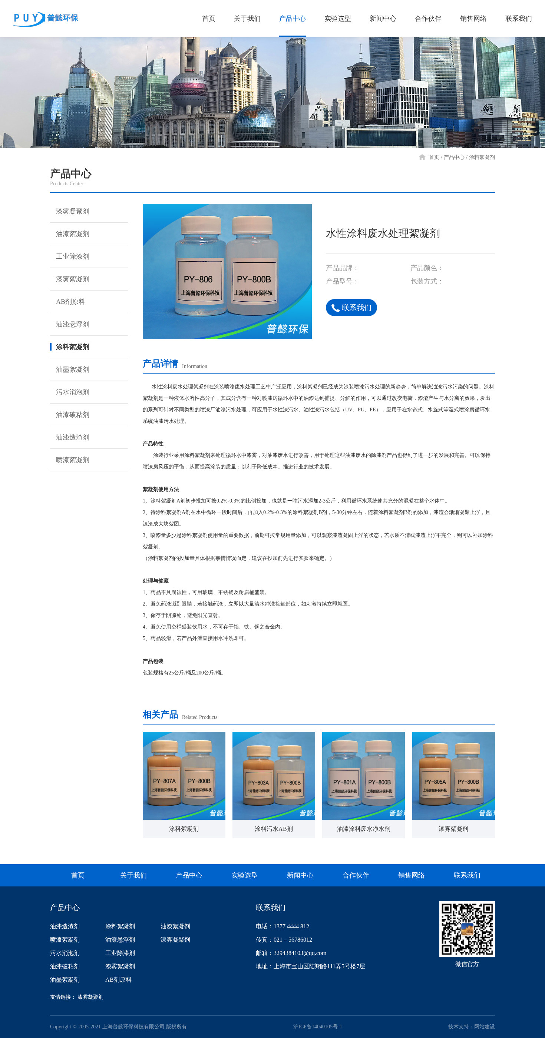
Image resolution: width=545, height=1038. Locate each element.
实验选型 (337, 18)
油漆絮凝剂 (72, 234)
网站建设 (484, 1026)
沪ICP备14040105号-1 (317, 1026)
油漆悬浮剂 (72, 324)
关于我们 (247, 18)
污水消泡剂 (72, 392)
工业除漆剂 (72, 256)
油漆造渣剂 (72, 437)
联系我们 (518, 18)
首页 (208, 18)
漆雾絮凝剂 (72, 279)
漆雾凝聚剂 (72, 211)
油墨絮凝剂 (72, 369)
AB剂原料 (70, 301)
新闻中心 (383, 18)
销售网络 (473, 18)
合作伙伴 (428, 18)
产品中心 (292, 18)
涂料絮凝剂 (482, 157)
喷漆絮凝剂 (72, 460)
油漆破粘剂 (72, 414)
